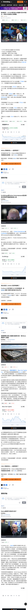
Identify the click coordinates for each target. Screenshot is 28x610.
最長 (19, 132)
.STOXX (14, 86)
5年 (16, 132)
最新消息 (15, 5)
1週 (5, 132)
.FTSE (15, 107)
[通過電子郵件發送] (13, 169)
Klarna (12, 545)
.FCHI (11, 116)
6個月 (11, 132)
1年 (14, 132)
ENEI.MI (24, 62)
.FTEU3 (21, 102)
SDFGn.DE (4, 97)
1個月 (8, 132)
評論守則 (2, 190)
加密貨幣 (21, 5)
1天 (3, 132)
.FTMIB (22, 81)
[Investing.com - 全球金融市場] (7, 2)
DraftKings (4, 233)
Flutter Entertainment (19, 231)
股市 (25, 5)
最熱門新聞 (9, 5)
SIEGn (15, 95)
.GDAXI (11, 93)
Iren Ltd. (20, 372)
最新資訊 (3, 5)
